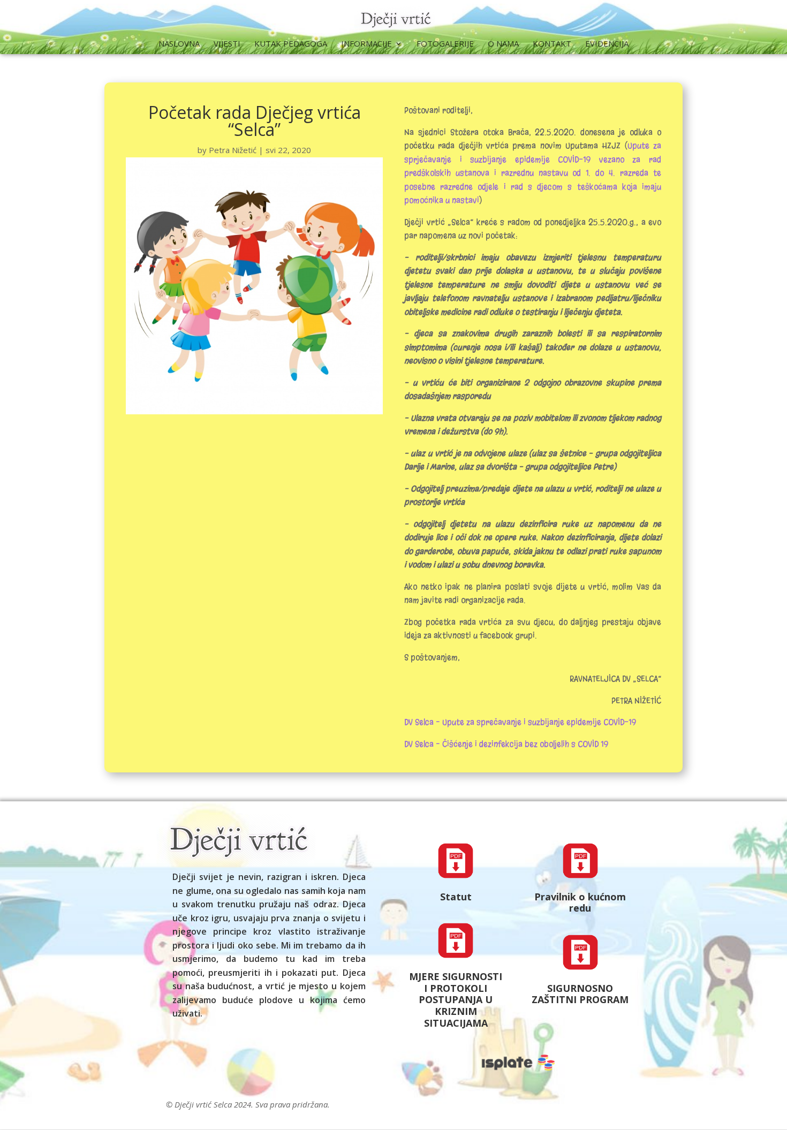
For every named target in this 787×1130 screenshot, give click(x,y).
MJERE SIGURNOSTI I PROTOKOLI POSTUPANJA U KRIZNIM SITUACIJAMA (455, 999)
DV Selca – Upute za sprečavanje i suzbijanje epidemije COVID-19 (520, 722)
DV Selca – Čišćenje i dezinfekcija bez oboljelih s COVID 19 (506, 744)
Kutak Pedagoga (290, 44)
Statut (456, 896)
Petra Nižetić (232, 150)
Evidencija (607, 44)
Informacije (366, 44)
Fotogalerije (445, 44)
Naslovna (179, 44)
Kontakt (552, 44)
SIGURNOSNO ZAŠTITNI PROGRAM (580, 994)
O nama (503, 44)
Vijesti (227, 44)
